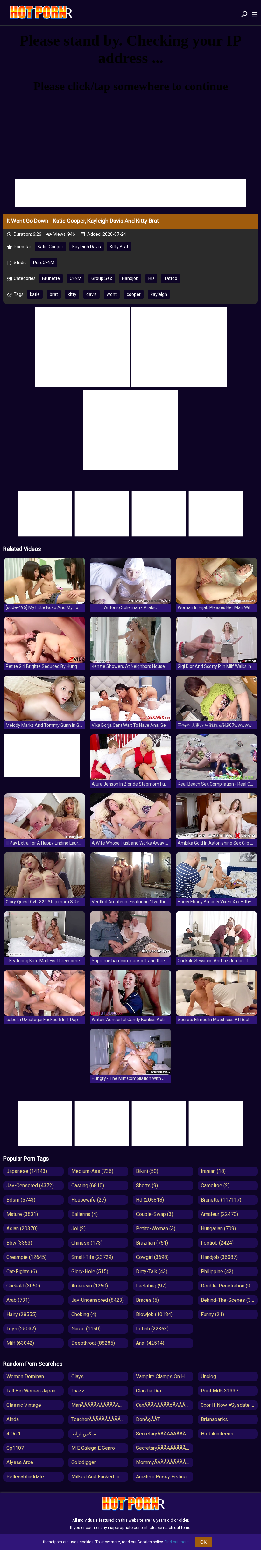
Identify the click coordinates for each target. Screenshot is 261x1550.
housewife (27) (88, 1200)
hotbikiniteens (217, 1434)
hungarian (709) (218, 1228)
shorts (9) (147, 1185)
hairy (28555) (21, 1314)
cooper (134, 294)
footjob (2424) (217, 1243)
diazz (77, 1391)
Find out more (177, 1542)
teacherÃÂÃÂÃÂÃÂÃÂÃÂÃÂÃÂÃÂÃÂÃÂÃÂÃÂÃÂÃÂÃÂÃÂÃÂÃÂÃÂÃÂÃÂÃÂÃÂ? (100, 1419)
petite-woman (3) (155, 1228)
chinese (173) (86, 1243)
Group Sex (101, 278)
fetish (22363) (152, 1329)
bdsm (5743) (20, 1200)
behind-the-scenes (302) (229, 1300)
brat (54, 294)
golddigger (83, 1462)
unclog (208, 1376)
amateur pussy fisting (161, 1477)
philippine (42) (217, 1271)
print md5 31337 (219, 1391)
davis (91, 294)
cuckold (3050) (23, 1286)
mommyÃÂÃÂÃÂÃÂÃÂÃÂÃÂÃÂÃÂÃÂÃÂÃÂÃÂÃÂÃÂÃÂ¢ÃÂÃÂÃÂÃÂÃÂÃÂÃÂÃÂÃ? (164, 1462)
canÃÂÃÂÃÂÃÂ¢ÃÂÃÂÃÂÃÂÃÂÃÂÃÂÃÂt (164, 1405)
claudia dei (148, 1391)
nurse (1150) (86, 1329)
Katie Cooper (50, 246)
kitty (72, 294)
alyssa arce (19, 1462)
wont (112, 294)
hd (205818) (150, 1200)
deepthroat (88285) (93, 1343)
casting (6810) (87, 1185)
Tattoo (170, 278)
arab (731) (18, 1300)
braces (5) (147, 1300)
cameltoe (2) (215, 1185)
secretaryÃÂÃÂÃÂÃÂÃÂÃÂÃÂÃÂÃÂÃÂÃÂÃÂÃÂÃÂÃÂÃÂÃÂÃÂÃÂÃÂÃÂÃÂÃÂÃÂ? (164, 1448)
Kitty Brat (119, 246)
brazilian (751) (152, 1243)
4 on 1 (13, 1434)
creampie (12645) (26, 1257)
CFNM (75, 278)
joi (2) (78, 1228)
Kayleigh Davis (86, 246)
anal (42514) (150, 1343)
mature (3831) (22, 1214)
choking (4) (83, 1314)
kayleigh (159, 294)
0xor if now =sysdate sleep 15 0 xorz (229, 1405)
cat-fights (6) (21, 1271)
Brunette (51, 278)
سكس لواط (83, 1434)
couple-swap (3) (154, 1214)
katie (35, 294)
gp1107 (15, 1448)
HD (151, 278)
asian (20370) (22, 1228)
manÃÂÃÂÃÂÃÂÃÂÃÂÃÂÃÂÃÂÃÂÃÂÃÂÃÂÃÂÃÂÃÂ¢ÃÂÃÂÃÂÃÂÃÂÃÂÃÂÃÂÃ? (100, 1405)
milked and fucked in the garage (100, 1477)
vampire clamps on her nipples (164, 1376)
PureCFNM (43, 262)
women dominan (25, 1376)
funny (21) (212, 1314)
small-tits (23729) (92, 1257)
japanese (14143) (26, 1171)
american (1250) (89, 1286)
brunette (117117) (221, 1200)
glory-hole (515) (89, 1271)
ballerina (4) (84, 1214)
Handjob (130, 278)
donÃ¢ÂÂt (148, 1419)
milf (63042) (20, 1343)
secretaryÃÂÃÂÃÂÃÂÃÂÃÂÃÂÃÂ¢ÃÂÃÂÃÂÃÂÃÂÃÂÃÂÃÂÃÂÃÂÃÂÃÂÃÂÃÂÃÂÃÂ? (164, 1434)
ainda (12, 1419)
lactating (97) (151, 1286)
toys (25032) (21, 1329)
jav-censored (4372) (30, 1185)
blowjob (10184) (154, 1314)
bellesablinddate (25, 1477)
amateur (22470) (219, 1214)
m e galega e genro (93, 1448)
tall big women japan (30, 1391)
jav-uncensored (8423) (97, 1300)
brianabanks (214, 1419)
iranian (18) (213, 1171)
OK (203, 1542)
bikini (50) (147, 1171)
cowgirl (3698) (152, 1257)
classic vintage (23, 1405)
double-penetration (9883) (229, 1286)
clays (77, 1376)
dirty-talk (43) (151, 1271)
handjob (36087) (219, 1257)
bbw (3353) (19, 1243)
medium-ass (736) (92, 1171)
